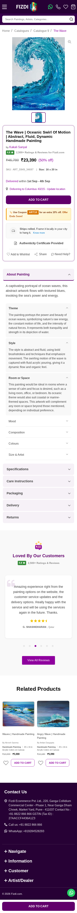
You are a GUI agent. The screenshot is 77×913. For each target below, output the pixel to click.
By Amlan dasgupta (45, 743)
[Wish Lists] (65, 7)
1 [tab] (24, 646)
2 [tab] (30, 646)
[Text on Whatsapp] (50, 7)
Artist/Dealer (20, 880)
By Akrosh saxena (10, 743)
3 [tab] (36, 646)
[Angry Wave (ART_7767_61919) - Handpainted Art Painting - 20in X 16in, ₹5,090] (53, 714)
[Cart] (73, 7)
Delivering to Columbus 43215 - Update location (37, 189)
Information (20, 861)
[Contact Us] (59, 7)
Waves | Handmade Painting (18, 734)
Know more (39, 232)
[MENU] (4, 6)
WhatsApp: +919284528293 (26, 831)
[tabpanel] (38, 117)
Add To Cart (23, 762)
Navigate (17, 851)
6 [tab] (53, 646)
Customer (18, 870)
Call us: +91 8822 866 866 (25, 824)
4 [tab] (41, 646)
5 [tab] (47, 646)
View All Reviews (38, 660)
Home (6, 30)
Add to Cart (38, 199)
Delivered (12, 181)
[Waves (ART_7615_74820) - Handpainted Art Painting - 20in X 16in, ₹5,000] (18, 714)
